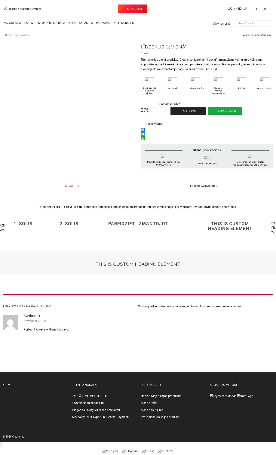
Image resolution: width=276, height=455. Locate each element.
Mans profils (149, 403)
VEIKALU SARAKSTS (80, 22)
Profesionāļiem (123, 22)
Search (269, 23)
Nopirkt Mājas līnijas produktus (161, 396)
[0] (253, 9)
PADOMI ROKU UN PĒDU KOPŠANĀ (44, 22)
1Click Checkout (226, 111)
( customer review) (169, 103)
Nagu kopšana (21, 35)
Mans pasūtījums (152, 410)
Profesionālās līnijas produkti (160, 417)
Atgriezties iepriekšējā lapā (257, 35)
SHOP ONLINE (135, 8)
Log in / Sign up (237, 8)
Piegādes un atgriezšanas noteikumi (96, 410)
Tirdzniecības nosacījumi (88, 403)
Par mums (103, 22)
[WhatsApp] (207, 138)
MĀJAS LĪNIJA (12, 22)
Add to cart (189, 111)
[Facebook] (207, 130)
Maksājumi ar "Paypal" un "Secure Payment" (100, 417)
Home (8, 35)
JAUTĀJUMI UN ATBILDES (89, 396)
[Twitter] (207, 134)
